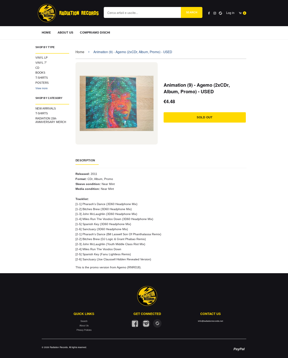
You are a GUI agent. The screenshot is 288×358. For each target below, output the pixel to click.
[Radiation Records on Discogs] (157, 323)
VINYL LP (41, 57)
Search (191, 12)
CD (37, 67)
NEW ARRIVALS (45, 108)
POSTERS (42, 82)
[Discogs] (220, 13)
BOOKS (40, 72)
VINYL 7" (41, 62)
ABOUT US (65, 32)
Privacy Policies (84, 329)
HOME (46, 32)
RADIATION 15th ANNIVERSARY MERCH (50, 120)
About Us (84, 325)
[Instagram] (214, 13)
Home (79, 51)
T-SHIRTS (41, 77)
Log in (230, 13)
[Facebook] (209, 13)
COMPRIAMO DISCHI (95, 32)
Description (85, 160)
